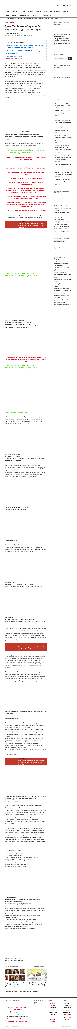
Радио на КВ (57, 210)
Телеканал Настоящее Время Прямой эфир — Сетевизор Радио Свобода (63, 290)
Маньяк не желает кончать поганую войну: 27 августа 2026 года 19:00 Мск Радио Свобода (63, 172)
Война (65, 11)
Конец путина (27, 11)
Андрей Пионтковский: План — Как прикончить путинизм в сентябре (63, 181)
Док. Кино (48, 11)
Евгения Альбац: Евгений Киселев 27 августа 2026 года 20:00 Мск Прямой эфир (63, 157)
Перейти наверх (66, 1026)
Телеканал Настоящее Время (61, 212)
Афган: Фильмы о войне (60, 228)
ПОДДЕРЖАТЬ (46, 15)
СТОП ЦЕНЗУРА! (58, 217)
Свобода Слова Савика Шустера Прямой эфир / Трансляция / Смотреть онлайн (62, 263)
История (57, 11)
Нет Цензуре (24, 15)
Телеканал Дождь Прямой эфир (62, 208)
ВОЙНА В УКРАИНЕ (21, 18)
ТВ (13, 18)
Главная (8, 18)
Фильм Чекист (58, 222)
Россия (7, 11)
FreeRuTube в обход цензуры (63, 29)
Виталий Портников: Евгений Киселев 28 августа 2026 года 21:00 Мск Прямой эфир (63, 128)
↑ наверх (7, 139)
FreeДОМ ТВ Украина (59, 214)
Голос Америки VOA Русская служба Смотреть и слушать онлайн (61, 284)
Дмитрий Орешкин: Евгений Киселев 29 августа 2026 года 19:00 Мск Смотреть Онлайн (63, 103)
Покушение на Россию (60, 230)
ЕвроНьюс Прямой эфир (60, 224)
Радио (14, 15)
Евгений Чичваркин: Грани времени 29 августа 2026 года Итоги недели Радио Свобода (63, 120)
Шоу (7, 15)
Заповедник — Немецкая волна (62, 221)
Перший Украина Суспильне (61, 226)
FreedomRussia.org (12, 33)
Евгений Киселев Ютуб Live (61, 231)
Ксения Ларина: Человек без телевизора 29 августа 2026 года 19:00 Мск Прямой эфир (63, 112)
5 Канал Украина (58, 215)
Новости (38, 11)
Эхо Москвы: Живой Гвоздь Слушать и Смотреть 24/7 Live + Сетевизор (62, 269)
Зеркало (36, 15)
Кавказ (15, 11)
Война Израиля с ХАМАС (15, 56)
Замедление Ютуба (59, 219)
